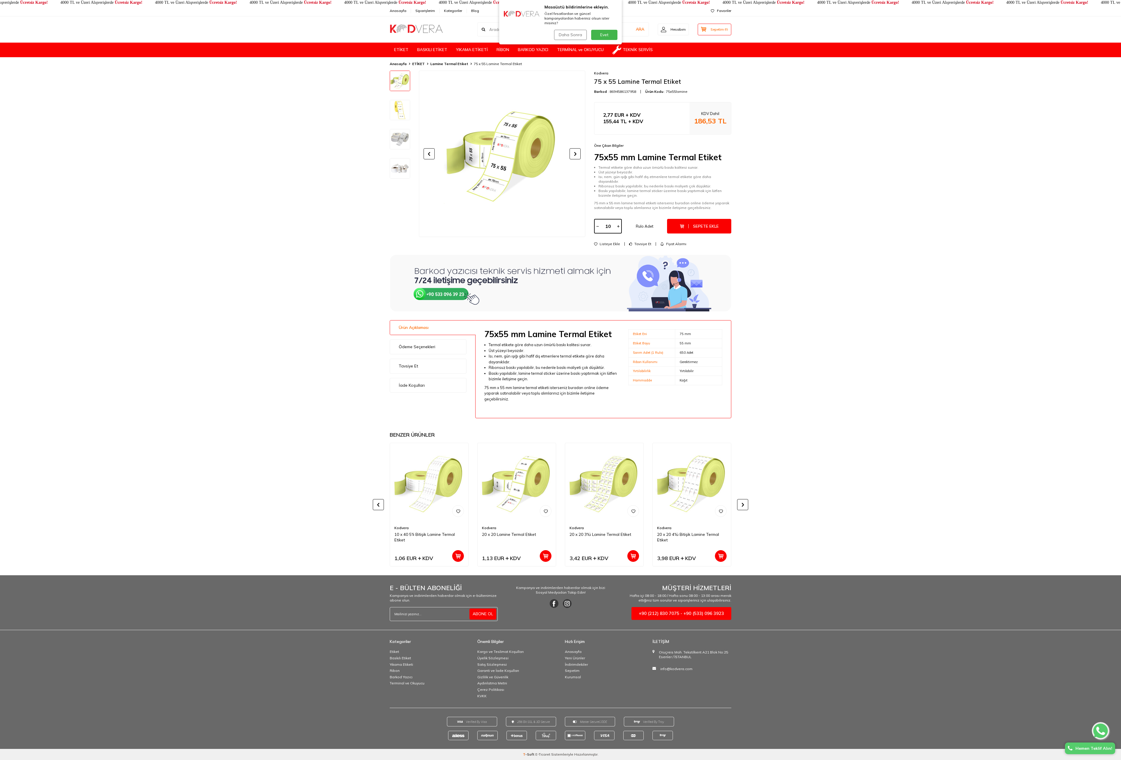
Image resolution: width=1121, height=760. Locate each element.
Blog (475, 10)
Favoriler (724, 10)
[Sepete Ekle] (458, 556)
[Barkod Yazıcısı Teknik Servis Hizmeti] (560, 283)
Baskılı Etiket (400, 658)
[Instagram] (567, 603)
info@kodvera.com (676, 669)
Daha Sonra (570, 34)
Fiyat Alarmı (675, 244)
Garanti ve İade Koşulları (498, 670)
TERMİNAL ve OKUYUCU (580, 49)
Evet (604, 34)
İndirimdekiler (576, 664)
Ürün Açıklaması (414, 327)
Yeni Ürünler (575, 658)
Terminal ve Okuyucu (407, 683)
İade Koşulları (412, 385)
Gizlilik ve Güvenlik (492, 677)
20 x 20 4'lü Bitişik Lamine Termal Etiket (688, 537)
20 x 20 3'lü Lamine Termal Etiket (600, 534)
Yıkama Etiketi (401, 664)
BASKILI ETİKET (432, 49)
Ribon (395, 670)
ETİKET (401, 49)
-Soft (529, 754)
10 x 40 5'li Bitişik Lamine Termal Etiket (424, 537)
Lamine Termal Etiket (449, 64)
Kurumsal (573, 677)
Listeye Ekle (609, 244)
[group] (502, 154)
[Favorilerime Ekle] (458, 511)
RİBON (503, 49)
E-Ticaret (542, 754)
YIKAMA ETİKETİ (472, 49)
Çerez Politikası (490, 689)
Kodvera (601, 73)
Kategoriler (453, 10)
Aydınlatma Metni (492, 683)
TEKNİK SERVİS (638, 49)
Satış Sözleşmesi (492, 664)
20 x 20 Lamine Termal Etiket (509, 534)
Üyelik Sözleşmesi (493, 658)
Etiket (394, 651)
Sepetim (572, 670)
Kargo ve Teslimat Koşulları (500, 651)
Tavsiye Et (642, 244)
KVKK (482, 696)
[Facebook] (554, 603)
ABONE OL (483, 613)
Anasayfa (398, 10)
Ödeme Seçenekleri (417, 346)
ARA (640, 29)
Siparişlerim (425, 10)
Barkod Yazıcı (401, 677)
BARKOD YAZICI (533, 49)
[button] (429, 153)
